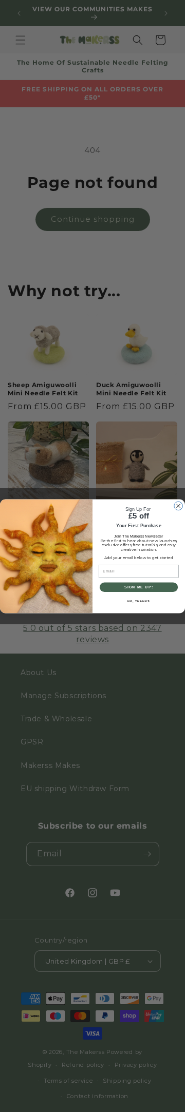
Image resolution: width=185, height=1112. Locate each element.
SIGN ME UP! (138, 587)
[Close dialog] (178, 506)
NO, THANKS (138, 601)
